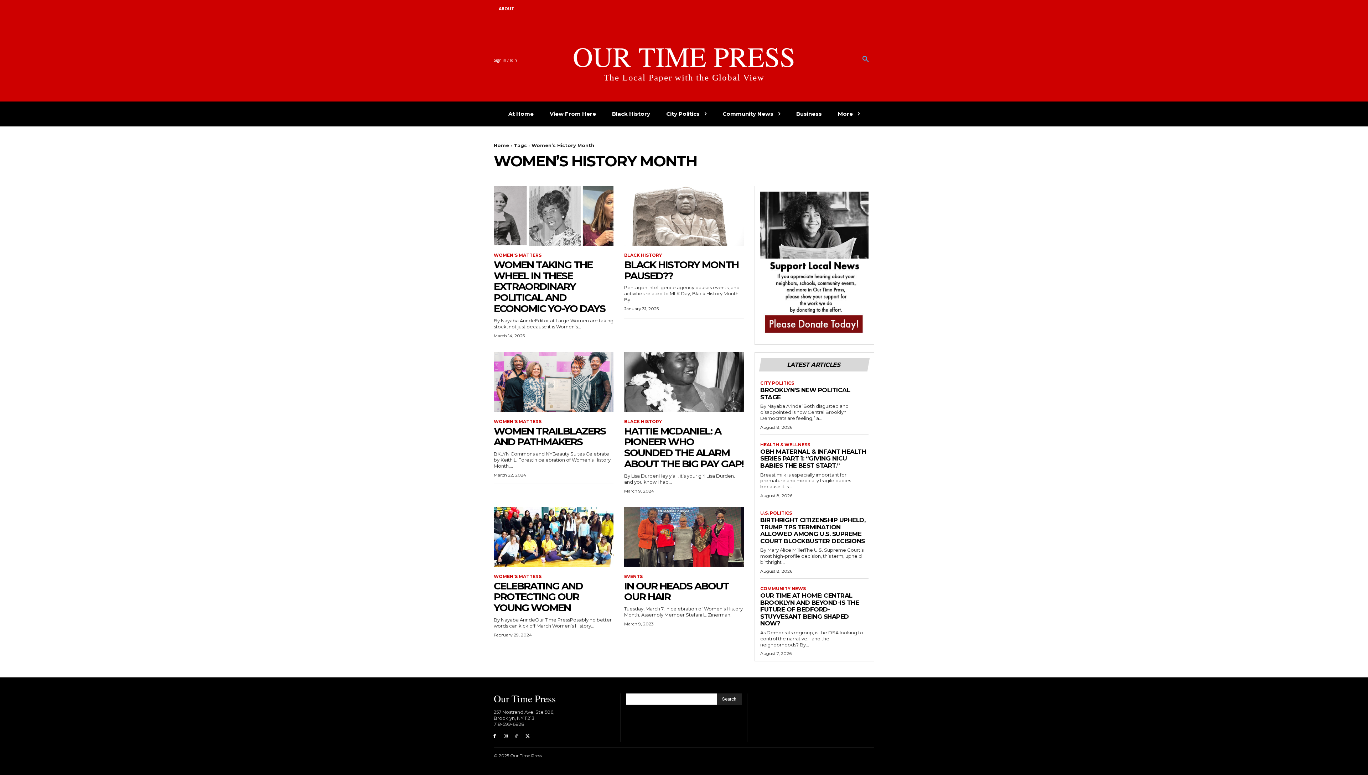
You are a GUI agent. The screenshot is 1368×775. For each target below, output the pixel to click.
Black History (643, 255)
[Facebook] (494, 736)
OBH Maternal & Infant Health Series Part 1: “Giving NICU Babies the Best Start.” (813, 458)
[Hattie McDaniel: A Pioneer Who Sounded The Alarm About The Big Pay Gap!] (684, 382)
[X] (527, 736)
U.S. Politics (776, 513)
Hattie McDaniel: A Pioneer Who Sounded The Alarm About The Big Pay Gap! (683, 447)
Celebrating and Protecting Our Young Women (538, 597)
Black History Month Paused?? (681, 270)
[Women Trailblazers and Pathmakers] (553, 382)
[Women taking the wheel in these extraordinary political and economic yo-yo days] (553, 216)
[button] (865, 59)
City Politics (777, 383)
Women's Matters (518, 255)
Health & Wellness (785, 444)
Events (633, 576)
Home (501, 145)
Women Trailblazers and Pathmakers (550, 436)
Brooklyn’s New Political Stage (805, 393)
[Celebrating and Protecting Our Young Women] (553, 537)
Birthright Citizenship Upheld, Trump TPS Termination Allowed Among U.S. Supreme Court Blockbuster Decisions (812, 530)
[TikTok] (516, 736)
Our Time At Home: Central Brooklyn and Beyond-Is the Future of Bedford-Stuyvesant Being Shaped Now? (809, 609)
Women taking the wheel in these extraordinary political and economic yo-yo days (549, 286)
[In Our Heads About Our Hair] (684, 537)
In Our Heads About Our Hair (676, 591)
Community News (783, 588)
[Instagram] (505, 736)
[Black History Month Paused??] (684, 216)
